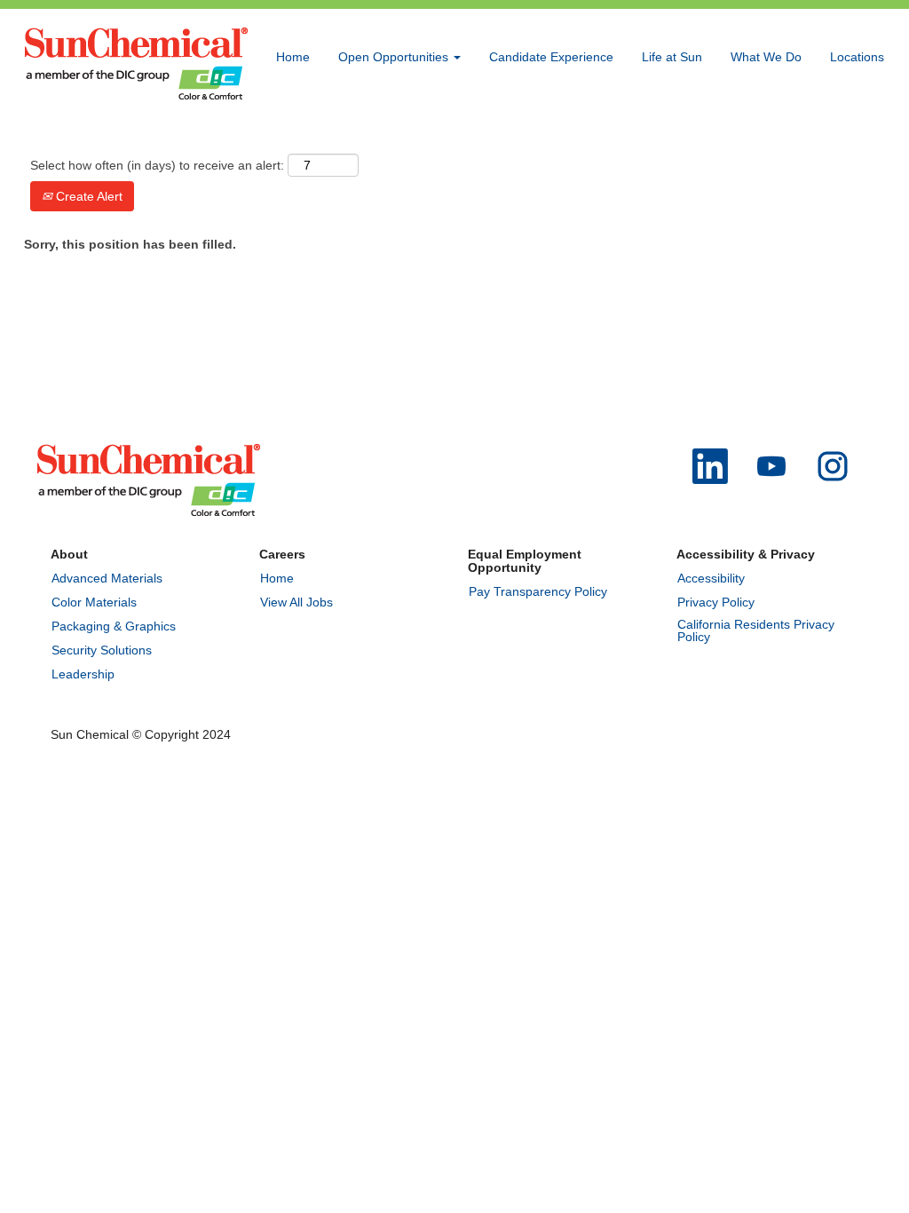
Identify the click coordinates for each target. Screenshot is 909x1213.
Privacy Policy (716, 602)
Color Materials (94, 602)
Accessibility (711, 578)
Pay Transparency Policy (538, 591)
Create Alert (87, 196)
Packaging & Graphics (113, 626)
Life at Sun (672, 57)
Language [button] (769, 136)
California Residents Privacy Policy (755, 630)
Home (293, 57)
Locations (857, 57)
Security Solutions (101, 650)
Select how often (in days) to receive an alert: (157, 165)
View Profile (851, 136)
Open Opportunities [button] (395, 57)
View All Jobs (296, 602)
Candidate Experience (551, 57)
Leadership (83, 674)
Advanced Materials (106, 578)
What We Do (766, 57)
